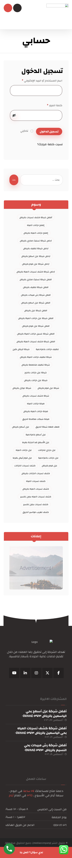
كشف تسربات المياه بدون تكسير (35, 497)
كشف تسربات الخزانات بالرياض (35, 473)
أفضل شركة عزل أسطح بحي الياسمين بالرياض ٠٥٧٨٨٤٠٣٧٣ (44, 713)
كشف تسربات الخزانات (24, 466)
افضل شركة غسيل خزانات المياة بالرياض (35, 334)
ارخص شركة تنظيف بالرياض (35, 248)
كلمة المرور (54, 105)
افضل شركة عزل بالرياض (35, 310)
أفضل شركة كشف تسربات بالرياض (35, 217)
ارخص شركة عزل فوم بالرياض (35, 264)
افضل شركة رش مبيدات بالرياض (36, 295)
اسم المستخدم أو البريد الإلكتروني (42, 80)
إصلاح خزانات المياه (35, 225)
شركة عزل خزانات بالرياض (35, 380)
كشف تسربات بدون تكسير (35, 504)
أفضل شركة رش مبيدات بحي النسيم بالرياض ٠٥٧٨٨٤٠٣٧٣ (45, 747)
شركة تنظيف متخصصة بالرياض (35, 365)
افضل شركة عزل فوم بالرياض (35, 326)
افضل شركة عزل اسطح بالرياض (35, 303)
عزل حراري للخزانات (47, 450)
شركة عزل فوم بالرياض (48, 388)
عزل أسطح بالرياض (20, 427)
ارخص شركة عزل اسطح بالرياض (35, 256)
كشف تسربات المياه (35, 481)
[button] (58, 673)
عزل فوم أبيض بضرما (22, 458)
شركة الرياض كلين (21, 349)
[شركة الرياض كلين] (57, 15)
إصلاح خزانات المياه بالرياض (35, 233)
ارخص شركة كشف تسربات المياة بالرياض (35, 272)
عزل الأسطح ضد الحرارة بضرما (35, 442)
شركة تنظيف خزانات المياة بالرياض (36, 357)
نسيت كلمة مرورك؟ (50, 144)
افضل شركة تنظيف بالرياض (35, 287)
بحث (14, 180)
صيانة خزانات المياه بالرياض (35, 411)
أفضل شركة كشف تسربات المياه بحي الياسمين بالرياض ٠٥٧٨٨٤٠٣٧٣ (41, 730)
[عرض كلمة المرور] (14, 115)
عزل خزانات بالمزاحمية (48, 458)
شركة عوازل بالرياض (21, 388)
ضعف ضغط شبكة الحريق (47, 427)
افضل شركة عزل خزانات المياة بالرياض (35, 318)
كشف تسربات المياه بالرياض (35, 489)
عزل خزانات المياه (24, 450)
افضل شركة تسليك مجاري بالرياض (36, 279)
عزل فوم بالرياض (49, 466)
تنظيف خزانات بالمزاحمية (47, 349)
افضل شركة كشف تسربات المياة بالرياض (35, 341)
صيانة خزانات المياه (35, 403)
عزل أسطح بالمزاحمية (36, 435)
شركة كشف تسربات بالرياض (35, 396)
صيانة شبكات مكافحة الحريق (35, 419)
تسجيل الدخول (49, 131)
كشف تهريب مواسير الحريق (36, 512)
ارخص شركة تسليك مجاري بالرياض (36, 241)
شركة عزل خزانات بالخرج (36, 372)
